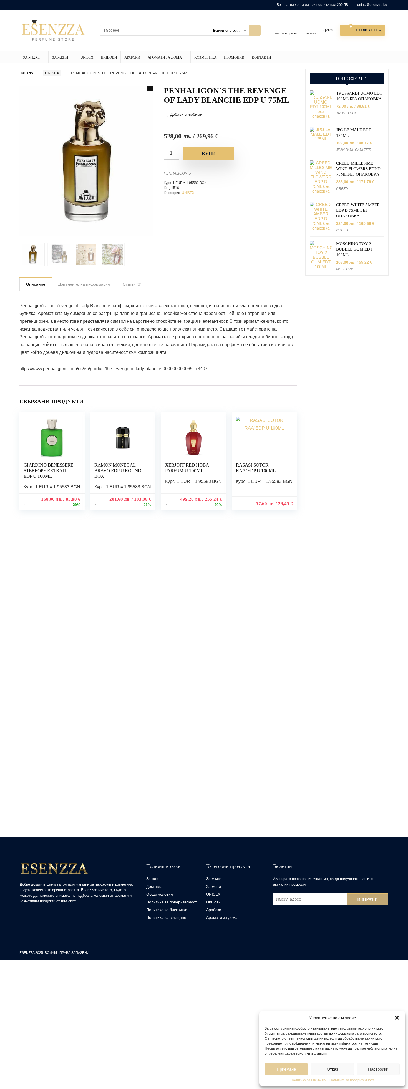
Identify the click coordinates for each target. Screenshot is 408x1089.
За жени (59, 57)
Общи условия (159, 893)
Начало (26, 72)
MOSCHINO (345, 269)
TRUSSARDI (346, 113)
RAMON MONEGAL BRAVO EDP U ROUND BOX (117, 470)
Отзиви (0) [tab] (132, 283)
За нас (152, 878)
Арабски (131, 57)
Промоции (232, 57)
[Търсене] (252, 30)
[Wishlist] (308, 28)
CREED (342, 189)
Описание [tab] (35, 283)
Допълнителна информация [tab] (84, 283)
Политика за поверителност (351, 1080)
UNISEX (85, 57)
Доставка (154, 885)
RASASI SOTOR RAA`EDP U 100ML (256, 467)
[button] (397, 1017)
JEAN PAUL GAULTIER (353, 150)
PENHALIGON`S (177, 173)
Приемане (286, 1069)
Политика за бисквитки (309, 1080)
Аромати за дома (164, 57)
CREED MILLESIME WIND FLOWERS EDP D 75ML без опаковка (358, 169)
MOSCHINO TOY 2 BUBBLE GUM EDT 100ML (354, 249)
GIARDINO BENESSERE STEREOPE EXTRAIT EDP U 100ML (48, 470)
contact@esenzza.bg (371, 5)
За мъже (31, 57)
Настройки (378, 1069)
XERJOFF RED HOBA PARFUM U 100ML (187, 467)
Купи (209, 153)
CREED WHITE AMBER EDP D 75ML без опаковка (358, 210)
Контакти (259, 57)
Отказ (332, 1069)
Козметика (204, 57)
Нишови (108, 57)
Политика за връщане (166, 916)
